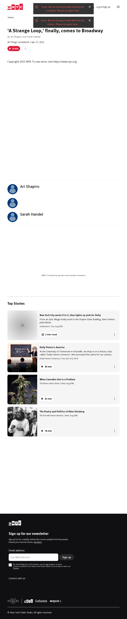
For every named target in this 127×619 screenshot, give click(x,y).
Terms (16, 568)
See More (38, 542)
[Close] (90, 7)
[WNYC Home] (15, 7)
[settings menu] (118, 6)
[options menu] (25, 48)
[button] (63, 325)
